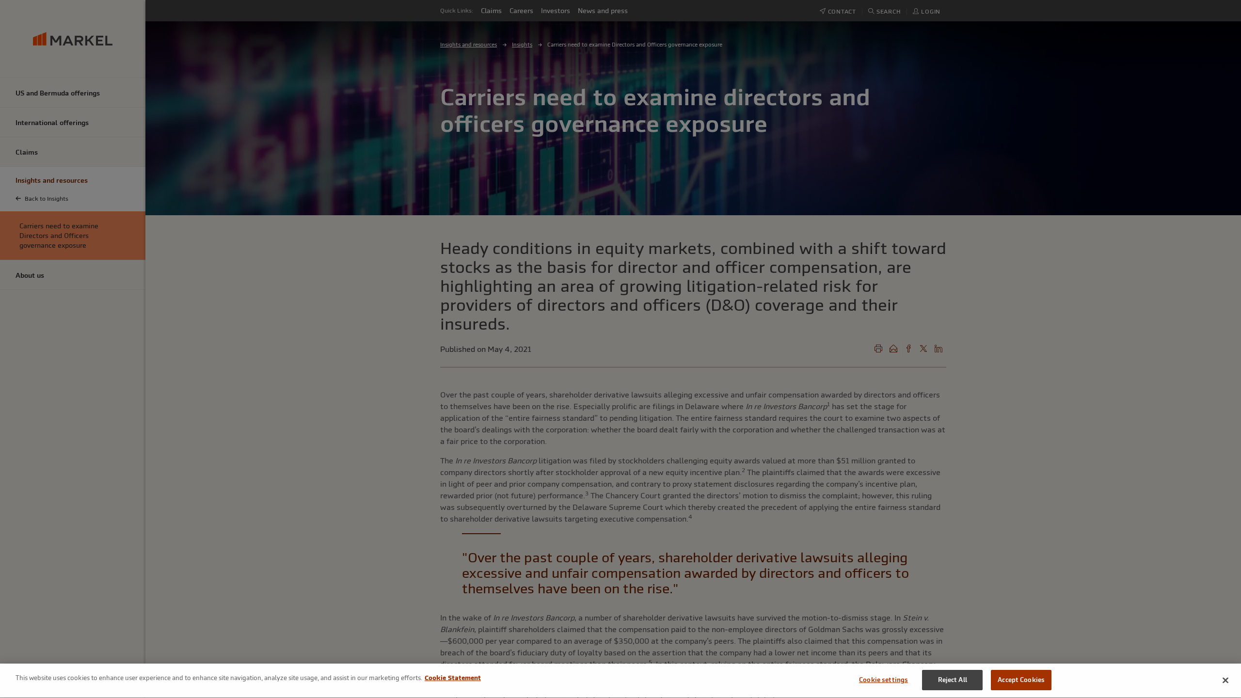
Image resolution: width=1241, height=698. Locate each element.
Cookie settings (883, 679)
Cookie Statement (453, 678)
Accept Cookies (1021, 679)
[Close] (1225, 680)
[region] (620, 681)
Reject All (952, 679)
